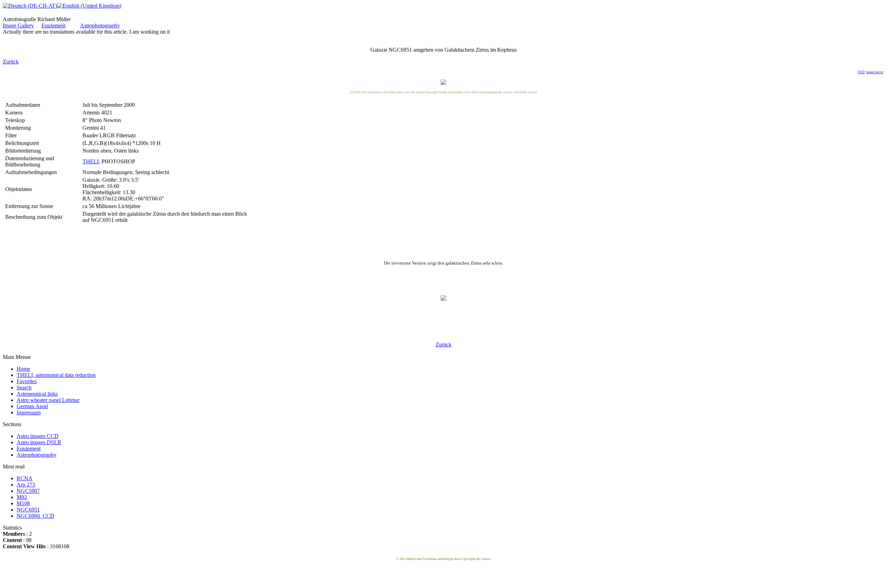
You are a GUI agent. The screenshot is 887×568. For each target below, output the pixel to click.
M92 (22, 497)
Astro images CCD (38, 436)
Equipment (53, 25)
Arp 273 (26, 485)
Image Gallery (18, 25)
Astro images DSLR (39, 442)
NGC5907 (28, 491)
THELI (90, 161)
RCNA (25, 478)
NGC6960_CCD (35, 516)
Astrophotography (100, 25)
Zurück (11, 61)
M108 (23, 503)
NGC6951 (28, 510)
